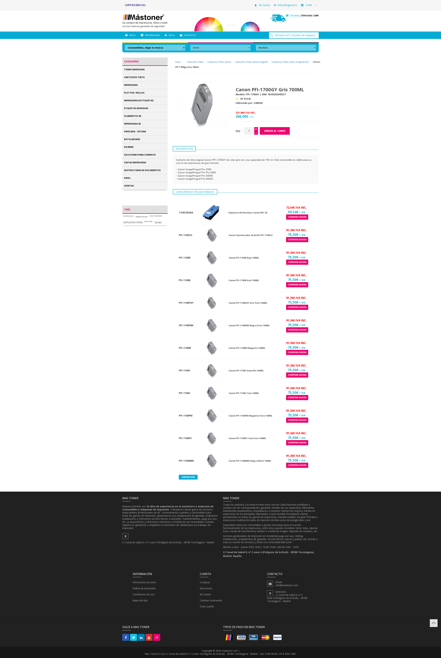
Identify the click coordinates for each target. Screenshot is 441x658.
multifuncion (128, 216)
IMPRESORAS (131, 85)
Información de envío (144, 582)
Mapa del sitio (140, 600)
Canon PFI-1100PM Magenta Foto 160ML (250, 415)
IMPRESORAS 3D (132, 123)
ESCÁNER (129, 147)
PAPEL (127, 178)
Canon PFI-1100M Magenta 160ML (247, 348)
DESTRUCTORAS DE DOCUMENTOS (142, 170)
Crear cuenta (207, 606)
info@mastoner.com (287, 585)
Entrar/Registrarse (287, 5)
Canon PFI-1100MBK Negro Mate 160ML (250, 460)
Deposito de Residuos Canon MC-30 (248, 212)
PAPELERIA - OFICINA (135, 131)
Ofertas (129, 185)
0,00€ (309, 5)
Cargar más (188, 477)
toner (158, 222)
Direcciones (206, 588)
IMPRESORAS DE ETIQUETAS (138, 100)
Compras (205, 582)
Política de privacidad (144, 588)
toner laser (148, 221)
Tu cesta (295, 15)
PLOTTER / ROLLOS (134, 92)
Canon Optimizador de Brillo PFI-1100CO (251, 235)
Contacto (190, 35)
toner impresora (156, 216)
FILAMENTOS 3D (132, 116)
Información (152, 35)
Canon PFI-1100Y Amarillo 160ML (246, 370)
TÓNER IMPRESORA (134, 69)
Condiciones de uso (143, 594)
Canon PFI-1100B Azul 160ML (244, 280)
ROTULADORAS (132, 139)
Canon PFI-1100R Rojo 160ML (244, 257)
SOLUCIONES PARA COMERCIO (140, 154)
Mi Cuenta (264, 5)
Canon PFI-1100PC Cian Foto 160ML (247, 438)
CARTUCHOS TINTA (134, 77)
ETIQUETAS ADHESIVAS (136, 108)
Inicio (132, 35)
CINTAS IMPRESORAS (135, 162)
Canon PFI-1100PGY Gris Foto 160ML (248, 302)
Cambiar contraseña (211, 600)
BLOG (172, 35)
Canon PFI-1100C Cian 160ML (244, 393)
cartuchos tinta (132, 222)
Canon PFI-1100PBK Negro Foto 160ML (249, 325)
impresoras (142, 216)
